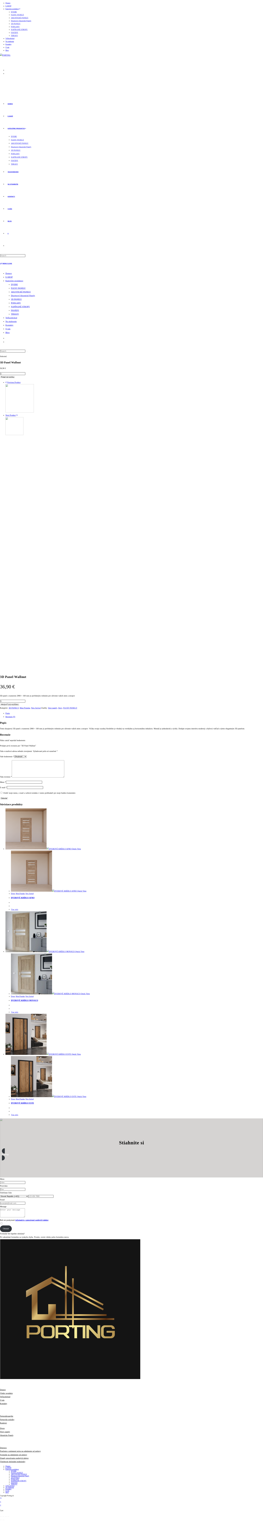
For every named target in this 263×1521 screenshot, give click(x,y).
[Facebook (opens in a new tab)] (6, 338)
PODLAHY (15, 27)
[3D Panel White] (19, 412)
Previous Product (14, 382)
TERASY (14, 36)
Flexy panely (5, 1432)
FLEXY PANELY (17, 15)
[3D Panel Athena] (14, 434)
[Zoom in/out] (1, 1516)
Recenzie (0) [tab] (10, 717)
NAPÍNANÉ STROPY (19, 30)
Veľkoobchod (9, 38)
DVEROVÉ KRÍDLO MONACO (24, 1000)
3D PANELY (15, 24)
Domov (7, 3)
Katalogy (3, 1423)
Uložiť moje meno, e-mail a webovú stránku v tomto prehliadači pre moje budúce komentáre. (39, 793)
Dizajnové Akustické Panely (21, 21)
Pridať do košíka (7, 377)
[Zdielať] (6, 1516)
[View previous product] (6, 382)
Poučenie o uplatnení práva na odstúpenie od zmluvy (20, 1451)
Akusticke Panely (6, 1435)
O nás (7, 47)
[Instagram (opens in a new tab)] (6, 342)
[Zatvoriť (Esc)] (8, 1516)
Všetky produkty (6, 1393)
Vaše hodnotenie (7, 757)
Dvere (13, 894)
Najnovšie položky (7, 1420)
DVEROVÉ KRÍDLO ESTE (22, 1103)
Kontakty (8, 44)
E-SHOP (8, 6)
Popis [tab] (7, 713)
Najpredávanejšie (6, 1416)
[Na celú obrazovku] (3, 1516)
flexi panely (52, 708)
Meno (3, 782)
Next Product (10, 415)
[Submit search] (27, 351)
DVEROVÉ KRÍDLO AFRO (23, 898)
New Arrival (36, 708)
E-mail (3, 788)
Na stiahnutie (9, 41)
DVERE (14, 12)
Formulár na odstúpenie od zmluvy (13, 1455)
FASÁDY (14, 33)
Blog (7, 50)
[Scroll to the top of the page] (1, 1498)
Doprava (3, 1448)
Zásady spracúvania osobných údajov (14, 1458)
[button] (131, 1154)
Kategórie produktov (12, 9)
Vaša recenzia (6, 777)
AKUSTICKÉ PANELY (19, 18)
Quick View (76, 849)
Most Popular (25, 708)
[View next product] (17, 415)
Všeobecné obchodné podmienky (12, 1462)
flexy (60, 708)
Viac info (14, 909)
